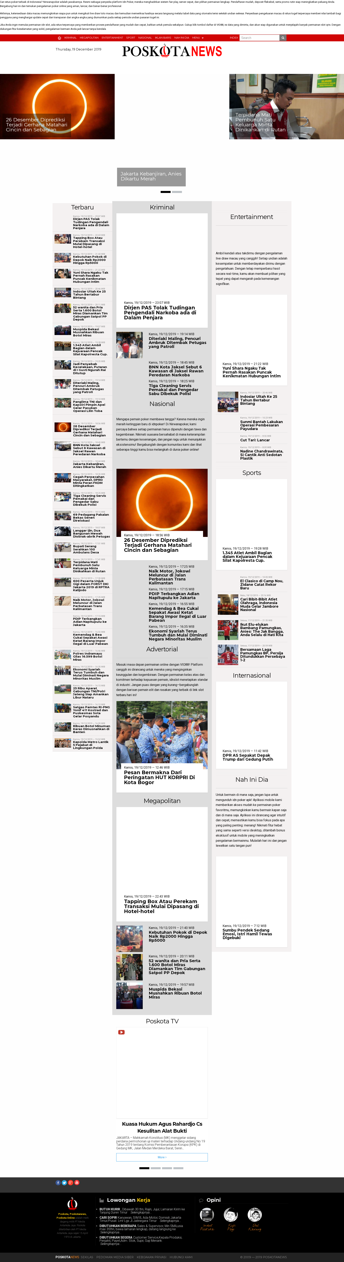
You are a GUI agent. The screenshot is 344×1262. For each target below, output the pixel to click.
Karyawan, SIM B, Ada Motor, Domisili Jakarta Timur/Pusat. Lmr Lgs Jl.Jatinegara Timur (140, 1219)
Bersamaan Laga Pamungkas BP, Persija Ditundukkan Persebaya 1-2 (262, 654)
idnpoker (158, 424)
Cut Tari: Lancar (255, 440)
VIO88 (220, 24)
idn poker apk (242, 800)
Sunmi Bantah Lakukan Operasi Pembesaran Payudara (261, 425)
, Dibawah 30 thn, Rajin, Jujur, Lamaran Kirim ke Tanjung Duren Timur (142, 1210)
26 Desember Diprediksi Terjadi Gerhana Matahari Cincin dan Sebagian (89, 430)
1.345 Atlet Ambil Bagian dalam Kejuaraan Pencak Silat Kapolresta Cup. (90, 349)
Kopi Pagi (231, 1227)
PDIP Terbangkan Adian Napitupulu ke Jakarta (90, 622)
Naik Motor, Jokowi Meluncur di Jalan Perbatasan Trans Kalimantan (88, 604)
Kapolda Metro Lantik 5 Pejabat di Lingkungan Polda (90, 745)
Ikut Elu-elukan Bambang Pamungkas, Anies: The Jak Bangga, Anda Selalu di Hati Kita (262, 629)
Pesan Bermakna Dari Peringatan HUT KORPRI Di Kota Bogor (159, 777)
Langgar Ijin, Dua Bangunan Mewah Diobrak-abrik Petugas (91, 533)
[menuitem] (60, 37)
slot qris (325, 24)
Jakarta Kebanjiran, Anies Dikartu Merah (49, 176)
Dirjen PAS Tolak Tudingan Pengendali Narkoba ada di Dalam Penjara (91, 223)
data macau (33, 13)
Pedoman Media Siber (115, 1257)
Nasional (145, 37)
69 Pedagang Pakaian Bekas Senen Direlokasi (91, 517)
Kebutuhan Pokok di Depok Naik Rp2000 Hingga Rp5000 (90, 259)
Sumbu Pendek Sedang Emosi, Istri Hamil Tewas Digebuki (247, 934)
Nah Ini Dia (181, 37)
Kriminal (70, 37)
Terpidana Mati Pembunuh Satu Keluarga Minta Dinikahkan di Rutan (159, 122)
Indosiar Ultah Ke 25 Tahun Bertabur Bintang (89, 294)
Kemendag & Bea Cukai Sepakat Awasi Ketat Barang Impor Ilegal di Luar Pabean (90, 639)
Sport (130, 37)
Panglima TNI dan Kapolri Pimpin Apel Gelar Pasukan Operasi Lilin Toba (89, 406)
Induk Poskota (207, 1227)
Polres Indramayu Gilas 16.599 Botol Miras (87, 656)
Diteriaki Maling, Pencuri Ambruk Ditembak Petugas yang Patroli (88, 387)
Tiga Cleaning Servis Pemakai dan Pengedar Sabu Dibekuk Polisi (89, 500)
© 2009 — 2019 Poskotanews (263, 1257)
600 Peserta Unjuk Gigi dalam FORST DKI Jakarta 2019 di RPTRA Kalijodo (91, 585)
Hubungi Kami (181, 1257)
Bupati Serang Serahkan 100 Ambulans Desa (86, 549)
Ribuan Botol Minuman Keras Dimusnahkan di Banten (91, 729)
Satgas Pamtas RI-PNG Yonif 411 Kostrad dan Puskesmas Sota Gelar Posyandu (91, 711)
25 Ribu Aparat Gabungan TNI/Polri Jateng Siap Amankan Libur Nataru (90, 692)
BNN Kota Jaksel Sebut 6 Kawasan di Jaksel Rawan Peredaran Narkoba (89, 449)
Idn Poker (128, 1)
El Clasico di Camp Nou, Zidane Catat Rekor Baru (261, 584)
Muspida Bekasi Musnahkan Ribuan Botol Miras (88, 332)
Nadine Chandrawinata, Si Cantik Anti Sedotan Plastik (261, 454)
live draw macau (227, 258)
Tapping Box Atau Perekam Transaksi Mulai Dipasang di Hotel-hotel (89, 242)
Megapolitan (89, 37)
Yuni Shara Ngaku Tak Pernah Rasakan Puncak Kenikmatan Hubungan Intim (278, 122)
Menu (196, 37)
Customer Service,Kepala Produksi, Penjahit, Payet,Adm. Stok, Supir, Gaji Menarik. (141, 1241)
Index (234, 37)
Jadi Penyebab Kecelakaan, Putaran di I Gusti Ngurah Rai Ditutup (90, 368)
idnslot (174, 680)
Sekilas (87, 1257)
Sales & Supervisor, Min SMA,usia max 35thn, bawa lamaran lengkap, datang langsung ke (141, 1229)
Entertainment (112, 37)
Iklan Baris (163, 37)
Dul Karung (254, 1227)
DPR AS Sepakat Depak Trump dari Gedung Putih (248, 757)
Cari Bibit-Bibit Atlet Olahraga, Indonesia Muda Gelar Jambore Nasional (259, 604)
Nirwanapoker (51, 1)
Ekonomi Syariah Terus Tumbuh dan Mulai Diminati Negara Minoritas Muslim (91, 673)
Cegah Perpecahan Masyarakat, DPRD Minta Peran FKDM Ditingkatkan (88, 481)
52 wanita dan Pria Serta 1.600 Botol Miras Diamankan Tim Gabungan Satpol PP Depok (90, 313)
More (161, 1157)
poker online (59, 6)
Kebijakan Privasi (151, 1257)
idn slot (45, 24)
